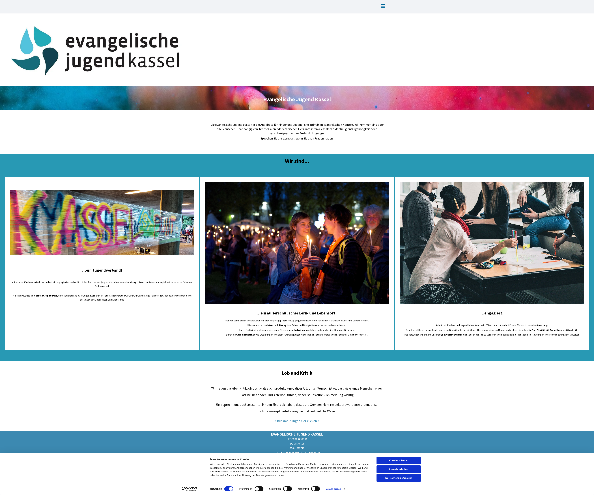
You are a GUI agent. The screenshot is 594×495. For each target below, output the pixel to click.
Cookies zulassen (398, 460)
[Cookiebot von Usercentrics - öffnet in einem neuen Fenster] (189, 489)
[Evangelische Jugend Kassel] (99, 49)
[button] (383, 6)
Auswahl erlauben (398, 469)
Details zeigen (333, 489)
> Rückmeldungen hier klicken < (297, 421)
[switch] (259, 488)
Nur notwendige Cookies (398, 478)
